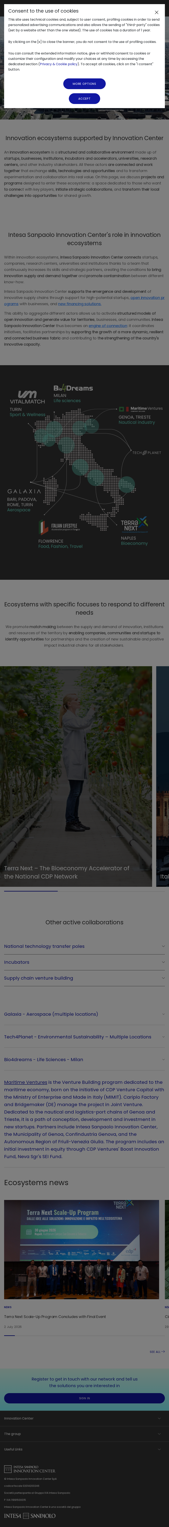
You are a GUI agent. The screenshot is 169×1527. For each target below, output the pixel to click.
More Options (84, 84)
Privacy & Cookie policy (58, 64)
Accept (84, 99)
